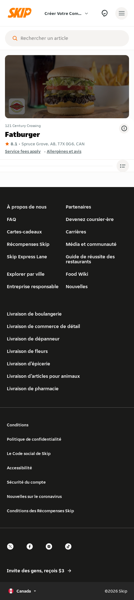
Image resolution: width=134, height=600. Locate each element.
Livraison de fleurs (27, 351)
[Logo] (21, 13)
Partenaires (78, 207)
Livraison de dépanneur (33, 338)
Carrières (76, 231)
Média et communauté (91, 244)
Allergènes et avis (64, 151)
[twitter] (12, 552)
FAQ (11, 219)
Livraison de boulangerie (34, 314)
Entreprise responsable (33, 286)
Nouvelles (77, 286)
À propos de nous (26, 207)
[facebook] (31, 552)
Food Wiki (77, 274)
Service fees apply (23, 151)
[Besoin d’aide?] (104, 13)
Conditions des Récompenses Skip (40, 510)
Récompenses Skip (28, 244)
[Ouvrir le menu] (121, 13)
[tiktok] (70, 552)
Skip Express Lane (27, 256)
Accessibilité (19, 468)
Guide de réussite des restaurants (90, 259)
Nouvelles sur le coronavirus (34, 496)
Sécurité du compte (26, 482)
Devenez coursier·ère (90, 219)
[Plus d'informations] (124, 129)
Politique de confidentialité (34, 439)
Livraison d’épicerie (28, 363)
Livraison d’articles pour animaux (43, 376)
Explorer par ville (26, 274)
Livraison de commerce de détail (43, 326)
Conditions (17, 425)
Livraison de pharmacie (33, 388)
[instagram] (50, 552)
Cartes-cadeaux (24, 231)
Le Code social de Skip (28, 453)
